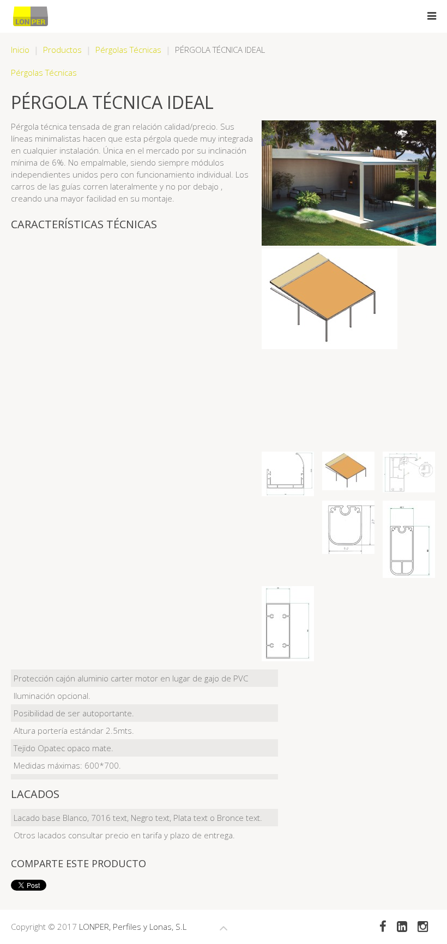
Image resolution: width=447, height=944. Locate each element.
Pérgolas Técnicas (128, 49)
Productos (62, 49)
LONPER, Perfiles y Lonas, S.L (132, 926)
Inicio (20, 49)
